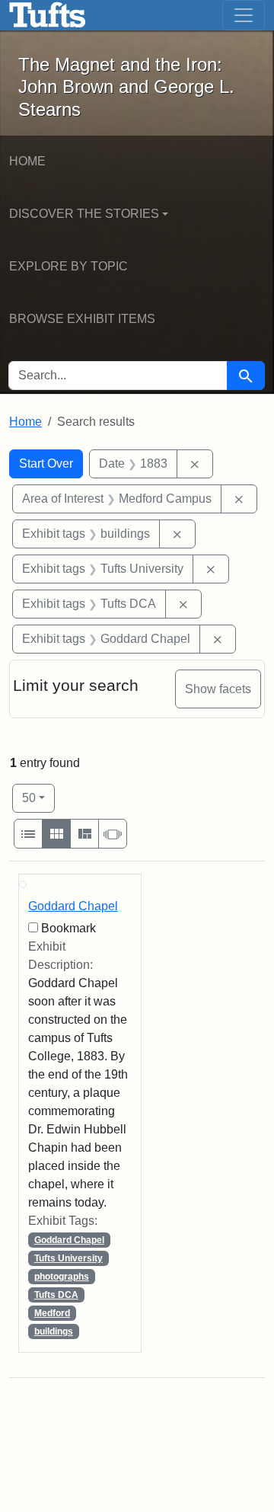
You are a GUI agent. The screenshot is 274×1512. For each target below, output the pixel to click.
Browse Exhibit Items (82, 318)
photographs (61, 1276)
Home (27, 161)
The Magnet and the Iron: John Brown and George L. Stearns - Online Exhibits (47, 15)
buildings (53, 1331)
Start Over (46, 463)
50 (38, 797)
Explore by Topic (68, 266)
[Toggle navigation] (243, 15)
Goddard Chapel (73, 906)
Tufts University (68, 1258)
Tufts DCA (56, 1295)
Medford (52, 1313)
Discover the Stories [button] (84, 213)
